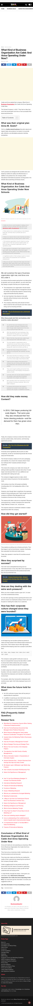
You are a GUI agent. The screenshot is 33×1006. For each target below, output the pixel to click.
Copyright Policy (5, 952)
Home (2, 9)
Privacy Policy (4, 962)
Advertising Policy (5, 944)
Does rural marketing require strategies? (15, 815)
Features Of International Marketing (13, 785)
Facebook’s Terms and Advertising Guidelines (12, 957)
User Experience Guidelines (8, 971)
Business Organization (7, 104)
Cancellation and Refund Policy (8, 945)
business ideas (8, 887)
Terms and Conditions (6, 967)
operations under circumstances (11, 228)
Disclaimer (3, 954)
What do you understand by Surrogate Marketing (17, 793)
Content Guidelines (5, 950)
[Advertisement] (16, 29)
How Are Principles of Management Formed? (16, 741)
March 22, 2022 (4, 61)
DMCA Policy (4, 956)
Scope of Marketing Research (12, 791)
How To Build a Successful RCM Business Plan (17, 769)
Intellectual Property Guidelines (8, 961)
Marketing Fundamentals (10, 796)
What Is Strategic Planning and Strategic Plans (16, 744)
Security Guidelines (6, 964)
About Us (3, 942)
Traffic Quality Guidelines (7, 969)
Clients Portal (4, 947)
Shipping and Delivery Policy (8, 966)
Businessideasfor (16, 904)
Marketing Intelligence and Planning (13, 806)
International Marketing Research (13, 783)
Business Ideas (11, 9)
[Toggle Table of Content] (16, 117)
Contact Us (4, 949)
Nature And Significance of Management (15, 772)
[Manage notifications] (29, 1002)
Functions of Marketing (10, 788)
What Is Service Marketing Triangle (13, 808)
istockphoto (3, 220)
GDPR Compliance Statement (8, 959)
